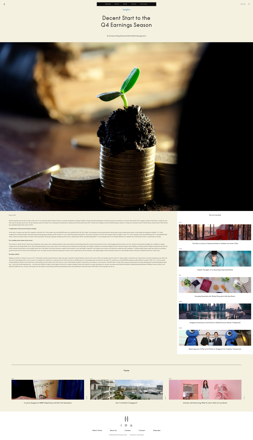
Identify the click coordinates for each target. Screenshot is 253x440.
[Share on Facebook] (193, 415)
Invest (117, 4)
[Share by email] (207, 415)
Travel (180, 222)
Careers (128, 430)
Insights (126, 10)
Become (108, 4)
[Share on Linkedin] (204, 415)
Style (180, 275)
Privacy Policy (133, 434)
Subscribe (156, 430)
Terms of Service (140, 434)
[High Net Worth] (4, 4)
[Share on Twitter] (196, 415)
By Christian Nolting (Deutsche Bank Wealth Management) (17, 415)
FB (121, 425)
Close (219, 220)
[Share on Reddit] (198, 415)
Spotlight (144, 4)
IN (126, 425)
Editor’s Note (97, 430)
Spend (125, 4)
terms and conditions (234, 233)
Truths (133, 4)
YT (131, 425)
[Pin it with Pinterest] (201, 415)
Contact (142, 430)
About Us (113, 430)
